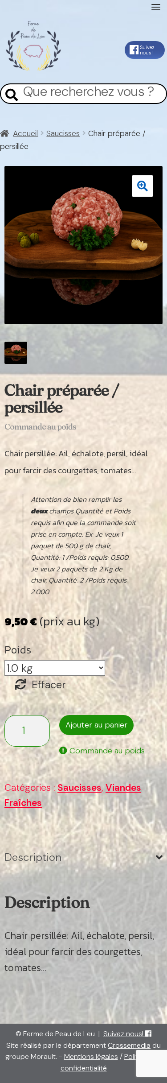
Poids (17, 649)
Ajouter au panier (96, 724)
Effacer (49, 684)
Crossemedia (129, 1045)
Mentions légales (91, 1056)
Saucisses (63, 133)
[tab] (83, 857)
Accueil (25, 133)
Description (32, 857)
